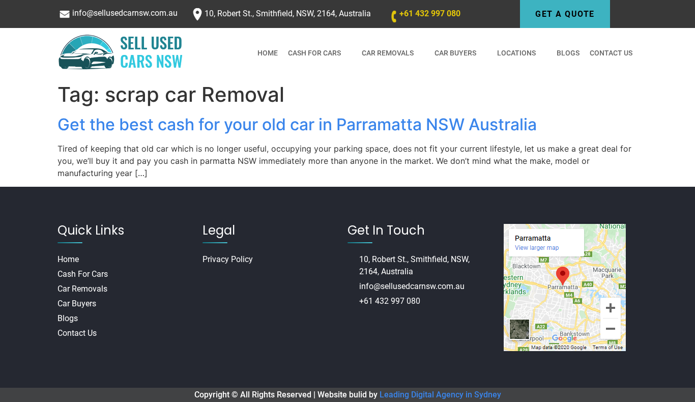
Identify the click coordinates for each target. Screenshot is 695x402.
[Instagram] (369, 326)
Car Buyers (455, 53)
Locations (516, 53)
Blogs (568, 53)
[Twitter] (388, 326)
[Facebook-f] (350, 326)
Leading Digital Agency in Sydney (440, 394)
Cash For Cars (314, 53)
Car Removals (388, 53)
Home (267, 53)
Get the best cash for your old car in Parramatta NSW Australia (297, 124)
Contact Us (611, 53)
